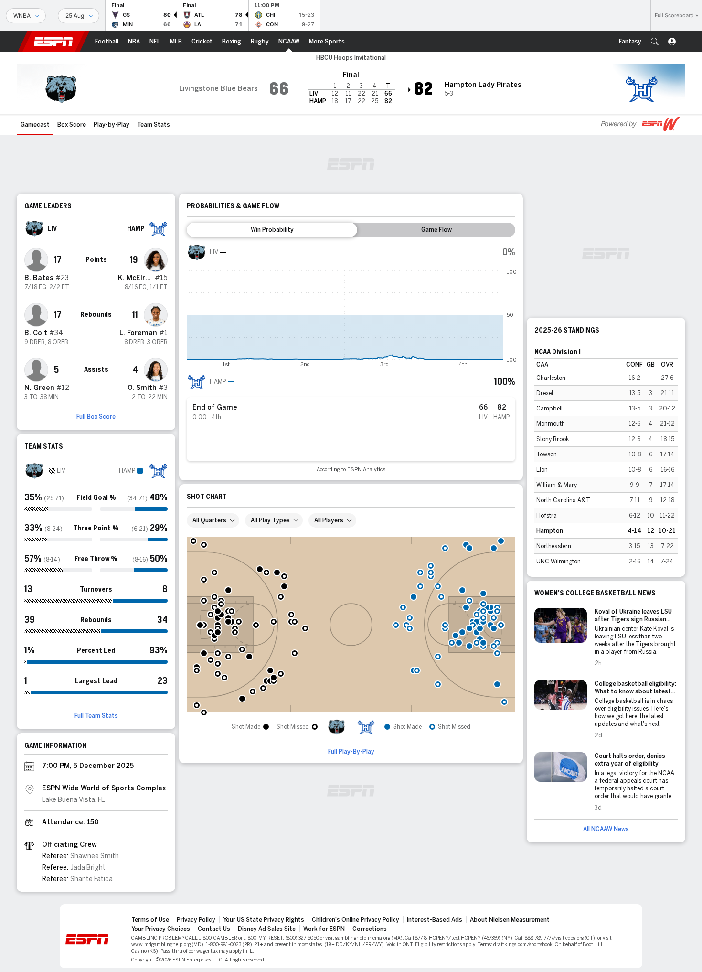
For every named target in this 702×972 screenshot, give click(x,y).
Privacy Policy (196, 920)
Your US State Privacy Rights (263, 920)
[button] (655, 41)
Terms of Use (150, 920)
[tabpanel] (351, 358)
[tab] (272, 230)
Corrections (369, 929)
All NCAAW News (606, 829)
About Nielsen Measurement (510, 920)
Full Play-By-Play (351, 751)
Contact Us (214, 929)
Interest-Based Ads (434, 920)
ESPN (53, 41)
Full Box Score (96, 416)
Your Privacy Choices (160, 929)
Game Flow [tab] (436, 230)
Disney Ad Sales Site (267, 929)
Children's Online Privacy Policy (355, 920)
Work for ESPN (324, 929)
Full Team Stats (96, 716)
